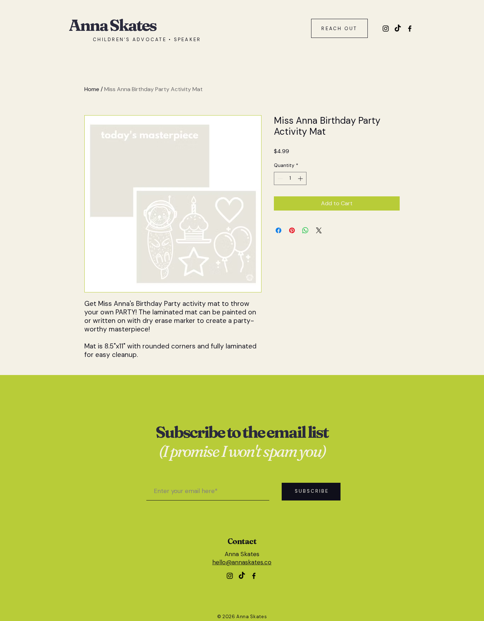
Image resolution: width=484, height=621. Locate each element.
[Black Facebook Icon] (410, 28)
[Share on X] (319, 230)
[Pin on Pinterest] (292, 230)
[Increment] (301, 178)
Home (91, 89)
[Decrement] (279, 178)
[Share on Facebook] (278, 230)
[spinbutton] (290, 178)
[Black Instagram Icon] (386, 28)
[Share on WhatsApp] (305, 230)
